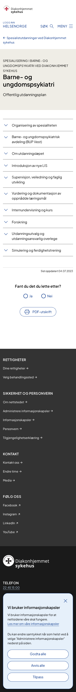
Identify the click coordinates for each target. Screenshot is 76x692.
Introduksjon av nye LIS (29, 165)
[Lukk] (65, 601)
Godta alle (38, 654)
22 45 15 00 (11, 587)
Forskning (19, 222)
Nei (49, 296)
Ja (30, 296)
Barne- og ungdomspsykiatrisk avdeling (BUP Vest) (36, 139)
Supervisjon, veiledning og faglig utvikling (37, 179)
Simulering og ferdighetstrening (36, 250)
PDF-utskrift (42, 312)
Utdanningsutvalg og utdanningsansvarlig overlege (34, 236)
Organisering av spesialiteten (34, 125)
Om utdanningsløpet (28, 153)
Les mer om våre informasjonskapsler (33, 624)
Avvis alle (38, 665)
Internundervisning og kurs (32, 210)
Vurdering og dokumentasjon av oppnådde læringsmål (36, 195)
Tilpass (38, 677)
